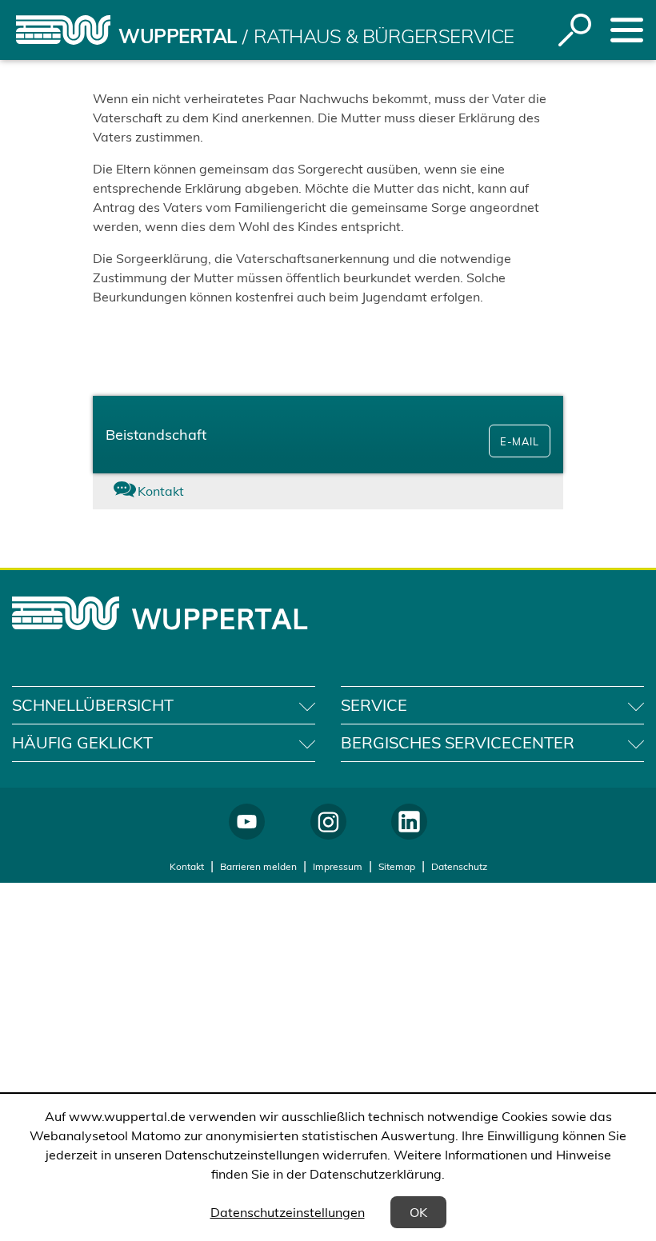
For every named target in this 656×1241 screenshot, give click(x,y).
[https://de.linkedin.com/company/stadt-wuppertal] (409, 821)
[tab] (171, 491)
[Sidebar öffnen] (627, 30)
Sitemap (396, 866)
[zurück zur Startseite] (63, 30)
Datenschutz (459, 866)
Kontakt (187, 866)
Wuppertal (177, 36)
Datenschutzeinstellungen (287, 1212)
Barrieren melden (258, 866)
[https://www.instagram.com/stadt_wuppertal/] (328, 821)
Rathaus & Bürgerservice (384, 36)
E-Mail (519, 441)
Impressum (337, 866)
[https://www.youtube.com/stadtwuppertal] (246, 821)
